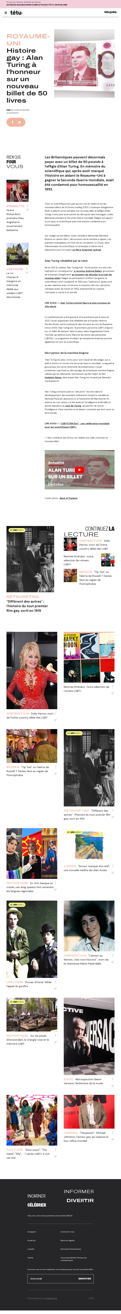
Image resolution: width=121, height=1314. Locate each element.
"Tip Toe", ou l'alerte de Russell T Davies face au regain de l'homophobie (27, 771)
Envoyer (85, 1278)
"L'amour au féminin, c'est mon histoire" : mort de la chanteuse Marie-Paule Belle (86, 959)
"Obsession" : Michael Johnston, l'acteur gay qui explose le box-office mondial (86, 1137)
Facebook (31, 1240)
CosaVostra (50, 1298)
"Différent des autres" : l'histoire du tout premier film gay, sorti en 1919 (27, 606)
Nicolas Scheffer (20, 110)
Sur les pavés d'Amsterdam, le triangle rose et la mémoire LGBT (27, 1040)
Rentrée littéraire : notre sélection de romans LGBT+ (78, 560)
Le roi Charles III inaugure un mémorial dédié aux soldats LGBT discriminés (14, 285)
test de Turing (73, 405)
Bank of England (68, 498)
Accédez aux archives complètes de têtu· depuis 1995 (36, 5)
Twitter (30, 1258)
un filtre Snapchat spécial (86, 249)
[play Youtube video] (80, 469)
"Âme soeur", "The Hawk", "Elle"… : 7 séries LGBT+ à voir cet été (28, 1154)
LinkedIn (30, 1249)
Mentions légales (67, 1240)
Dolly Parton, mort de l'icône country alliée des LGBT (94, 545)
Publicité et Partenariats (70, 1249)
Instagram (31, 1232)
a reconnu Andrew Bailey (88, 271)
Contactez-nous (67, 1232)
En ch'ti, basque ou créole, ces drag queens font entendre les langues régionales (30, 887)
